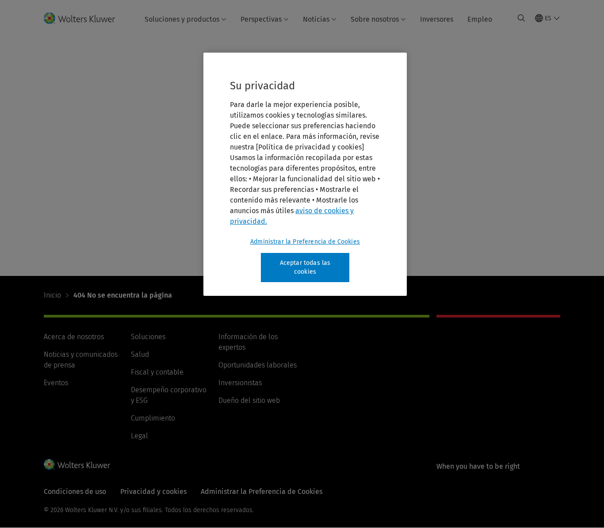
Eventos (56, 383)
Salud (140, 354)
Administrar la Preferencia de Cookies (305, 241)
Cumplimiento (153, 418)
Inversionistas (240, 383)
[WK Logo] (77, 464)
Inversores (436, 19)
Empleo (479, 19)
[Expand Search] (521, 18)
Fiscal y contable (157, 372)
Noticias (316, 19)
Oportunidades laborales (257, 365)
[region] (305, 174)
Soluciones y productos (182, 19)
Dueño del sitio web (249, 400)
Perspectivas (261, 19)
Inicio (52, 295)
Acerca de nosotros (74, 337)
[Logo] (85, 18)
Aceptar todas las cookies (305, 267)
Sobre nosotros (375, 19)
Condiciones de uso (75, 491)
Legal (139, 436)
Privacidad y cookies (153, 491)
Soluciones (148, 337)
